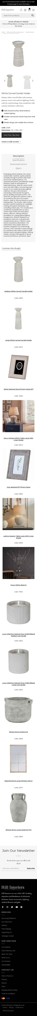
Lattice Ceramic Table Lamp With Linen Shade (18, 537)
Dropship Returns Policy (9, 990)
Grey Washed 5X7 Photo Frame (18, 487)
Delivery (4, 925)
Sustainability (6, 965)
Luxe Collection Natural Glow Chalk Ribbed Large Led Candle (18, 684)
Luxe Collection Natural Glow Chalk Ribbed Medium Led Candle (18, 635)
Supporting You (7, 932)
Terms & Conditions (8, 994)
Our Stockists (6, 961)
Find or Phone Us (7, 976)
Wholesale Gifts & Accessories (15, 32)
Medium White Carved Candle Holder (18, 291)
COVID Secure (19, 1007)
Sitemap (11, 1007)
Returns (4, 983)
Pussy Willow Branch (19, 585)
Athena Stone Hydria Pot (18, 732)
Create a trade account (10, 142)
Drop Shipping (6, 929)
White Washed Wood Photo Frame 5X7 (18, 389)
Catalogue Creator (8, 936)
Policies (5, 1007)
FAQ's (3, 986)
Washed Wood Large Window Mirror (19, 781)
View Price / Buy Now (11, 135)
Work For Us (6, 958)
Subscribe (31, 868)
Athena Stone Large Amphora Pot (18, 830)
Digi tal (12, 1011)
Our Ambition (6, 947)
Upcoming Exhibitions (9, 918)
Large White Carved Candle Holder (18, 340)
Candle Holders (30, 32)
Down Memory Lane (8, 951)
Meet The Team (7, 954)
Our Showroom (7, 922)
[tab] (18, 157)
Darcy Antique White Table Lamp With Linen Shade (18, 439)
